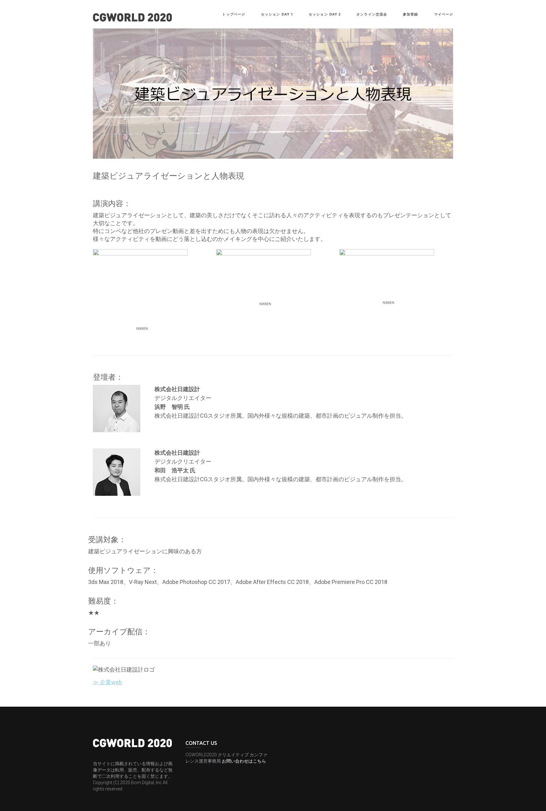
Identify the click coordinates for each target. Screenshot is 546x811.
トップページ (233, 14)
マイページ (443, 14)
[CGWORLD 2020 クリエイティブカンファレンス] (132, 17)
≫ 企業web (107, 682)
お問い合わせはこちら (244, 761)
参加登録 (410, 14)
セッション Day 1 (277, 14)
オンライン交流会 (371, 14)
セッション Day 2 (325, 14)
